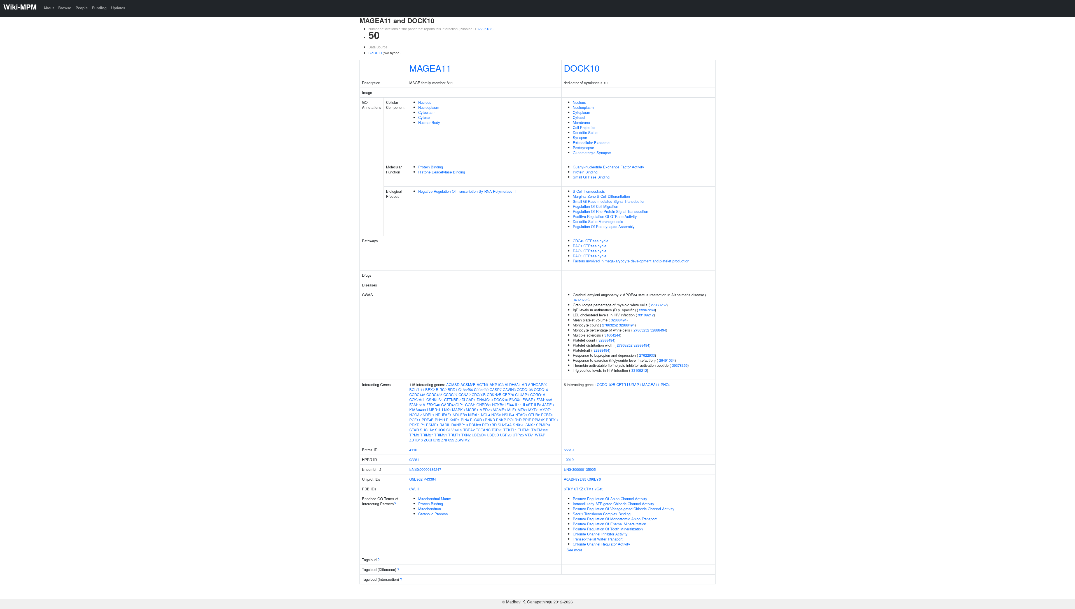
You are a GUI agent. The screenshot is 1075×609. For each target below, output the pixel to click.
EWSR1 (528, 399)
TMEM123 (539, 429)
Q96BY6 (594, 479)
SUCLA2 (427, 429)
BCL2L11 (416, 389)
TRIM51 (440, 435)
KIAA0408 (417, 409)
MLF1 (512, 409)
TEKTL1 (510, 429)
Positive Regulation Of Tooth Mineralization (608, 529)
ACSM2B (468, 384)
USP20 (505, 435)
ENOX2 (515, 399)
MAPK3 (458, 409)
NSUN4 (508, 414)
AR (524, 384)
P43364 (430, 479)
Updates (118, 7)
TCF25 (497, 429)
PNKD (490, 419)
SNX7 (530, 424)
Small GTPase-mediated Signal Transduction (609, 201)
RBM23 (475, 424)
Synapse (580, 137)
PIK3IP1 (453, 419)
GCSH (470, 404)
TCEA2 (469, 429)
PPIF (527, 419)
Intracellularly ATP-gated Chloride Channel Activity (613, 503)
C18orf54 (465, 389)
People (82, 7)
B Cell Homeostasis (589, 191)
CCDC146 (417, 394)
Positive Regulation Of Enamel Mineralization (609, 523)
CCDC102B (606, 384)
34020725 (580, 299)
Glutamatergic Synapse (592, 152)
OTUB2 (534, 414)
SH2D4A (505, 424)
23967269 (647, 309)
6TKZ (578, 489)
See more (574, 549)
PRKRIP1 (417, 424)
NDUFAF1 (443, 414)
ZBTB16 (416, 440)
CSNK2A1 (434, 399)
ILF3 (537, 404)
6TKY (568, 489)
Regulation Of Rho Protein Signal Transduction (610, 211)
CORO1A (537, 394)
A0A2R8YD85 (575, 479)
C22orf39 (481, 389)
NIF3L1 (474, 414)
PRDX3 (552, 419)
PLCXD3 (477, 419)
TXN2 (466, 435)
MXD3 (533, 409)
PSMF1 (432, 424)
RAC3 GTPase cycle (589, 255)
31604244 (612, 335)
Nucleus (424, 102)
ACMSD (452, 384)
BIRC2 (441, 389)
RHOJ (665, 384)
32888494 (619, 320)
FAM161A (417, 404)
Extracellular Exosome (591, 142)
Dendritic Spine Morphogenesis (598, 221)
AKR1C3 (497, 384)
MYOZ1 (545, 409)
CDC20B (479, 394)
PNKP (501, 419)
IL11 (518, 404)
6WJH (414, 489)
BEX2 (430, 389)
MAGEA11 (430, 67)
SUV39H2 (454, 429)
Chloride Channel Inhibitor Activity (600, 534)
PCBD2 (547, 414)
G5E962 (415, 479)
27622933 (647, 355)
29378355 (680, 365)
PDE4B (428, 419)
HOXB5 (498, 404)
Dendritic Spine (585, 132)
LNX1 (446, 409)
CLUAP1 (522, 394)
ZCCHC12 (432, 440)
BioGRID (375, 52)
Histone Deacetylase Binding (441, 172)
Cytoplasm (427, 112)
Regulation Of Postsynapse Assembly (604, 226)
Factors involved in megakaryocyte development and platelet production (631, 261)
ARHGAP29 (537, 384)
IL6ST (528, 404)
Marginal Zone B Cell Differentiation (601, 196)
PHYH (440, 419)
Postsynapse (583, 147)
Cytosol (424, 117)
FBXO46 (433, 404)
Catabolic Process (433, 513)
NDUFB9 (460, 414)
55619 (569, 449)
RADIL (445, 424)
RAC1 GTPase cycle (589, 245)
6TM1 (588, 489)
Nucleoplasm (428, 107)
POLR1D (514, 419)
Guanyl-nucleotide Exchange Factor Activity (608, 167)
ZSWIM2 (462, 440)
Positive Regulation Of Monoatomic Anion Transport (615, 518)
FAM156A (544, 399)
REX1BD (489, 424)
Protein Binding (430, 167)
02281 (414, 459)
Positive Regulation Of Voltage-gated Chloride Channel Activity (623, 508)
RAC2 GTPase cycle (589, 250)
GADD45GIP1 (452, 404)
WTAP (540, 435)
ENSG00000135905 (580, 469)
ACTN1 (483, 384)
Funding (99, 7)
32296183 (484, 28)
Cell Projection (584, 127)
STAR (414, 429)
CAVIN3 (509, 389)
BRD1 (452, 389)
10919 (569, 459)
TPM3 (414, 435)
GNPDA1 (483, 404)
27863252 (659, 304)
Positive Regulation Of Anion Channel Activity (610, 498)
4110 (413, 449)
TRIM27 (426, 435)
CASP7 (496, 389)
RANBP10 (459, 424)
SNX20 (518, 424)
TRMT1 (454, 435)
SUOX (440, 429)
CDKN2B (494, 394)
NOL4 (485, 414)
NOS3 (496, 414)
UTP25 (518, 435)
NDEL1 (428, 414)
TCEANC (483, 429)
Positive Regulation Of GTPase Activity (605, 216)
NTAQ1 (521, 414)
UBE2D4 (479, 435)
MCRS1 (472, 409)
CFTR (621, 384)
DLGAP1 (469, 399)
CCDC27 (450, 394)
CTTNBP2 (452, 399)
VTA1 (529, 435)
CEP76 (508, 394)
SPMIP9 (543, 424)
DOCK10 (582, 67)
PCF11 (414, 419)
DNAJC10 (485, 399)
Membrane (581, 122)
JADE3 (548, 404)
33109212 (646, 315)
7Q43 (599, 489)
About (48, 7)
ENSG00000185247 (425, 469)
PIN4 (465, 419)
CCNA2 (465, 394)
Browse (64, 7)
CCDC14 (541, 389)
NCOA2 (415, 414)
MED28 (486, 409)
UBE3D (493, 435)
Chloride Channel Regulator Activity (601, 544)
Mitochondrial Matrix (434, 498)
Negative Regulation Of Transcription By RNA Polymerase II (467, 191)
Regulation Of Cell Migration (595, 206)
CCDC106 (525, 389)
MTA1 (522, 409)
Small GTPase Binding (591, 177)
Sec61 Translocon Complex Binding (601, 513)
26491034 (667, 360)
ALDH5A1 (513, 384)
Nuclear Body (429, 122)
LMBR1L (434, 409)
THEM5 (524, 429)
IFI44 (509, 404)
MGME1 (499, 409)
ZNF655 (447, 440)
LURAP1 (634, 384)
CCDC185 (434, 394)
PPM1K (538, 419)
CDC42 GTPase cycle (590, 240)
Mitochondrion (429, 508)
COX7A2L (417, 399)
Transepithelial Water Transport (598, 539)
